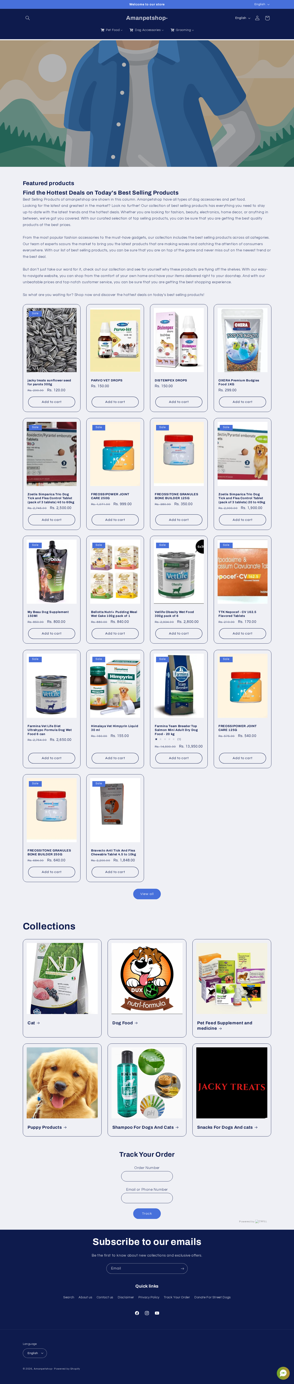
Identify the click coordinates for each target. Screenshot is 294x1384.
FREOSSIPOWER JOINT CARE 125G (237, 727)
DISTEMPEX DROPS (171, 380)
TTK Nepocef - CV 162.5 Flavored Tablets (237, 614)
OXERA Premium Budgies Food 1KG (238, 382)
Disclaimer (126, 1297)
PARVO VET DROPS (107, 380)
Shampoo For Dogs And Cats (143, 1127)
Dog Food (122, 1023)
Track (147, 1213)
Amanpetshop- (43, 1368)
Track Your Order (177, 1297)
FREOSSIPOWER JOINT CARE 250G (110, 496)
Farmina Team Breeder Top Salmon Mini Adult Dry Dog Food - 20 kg (176, 729)
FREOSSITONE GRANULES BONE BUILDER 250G (49, 852)
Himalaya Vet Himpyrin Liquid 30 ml (114, 727)
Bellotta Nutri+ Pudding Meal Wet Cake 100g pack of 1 (114, 614)
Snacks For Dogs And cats (225, 1127)
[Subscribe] (182, 1268)
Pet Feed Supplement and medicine (224, 1026)
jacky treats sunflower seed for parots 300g (49, 382)
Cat (31, 1023)
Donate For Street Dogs (212, 1297)
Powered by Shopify (67, 1368)
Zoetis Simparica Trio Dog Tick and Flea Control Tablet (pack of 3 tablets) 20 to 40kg (241, 498)
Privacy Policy (148, 1297)
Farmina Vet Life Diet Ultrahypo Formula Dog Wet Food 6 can (50, 729)
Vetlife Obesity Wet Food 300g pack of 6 (174, 614)
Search (68, 1297)
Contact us (105, 1297)
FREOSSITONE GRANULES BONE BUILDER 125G (176, 496)
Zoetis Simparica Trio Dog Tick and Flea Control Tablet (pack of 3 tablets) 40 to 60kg (51, 498)
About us (85, 1297)
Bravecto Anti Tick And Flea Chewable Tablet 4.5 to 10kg (113, 852)
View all (146, 894)
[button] (28, 18)
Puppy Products (45, 1127)
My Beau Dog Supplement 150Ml (48, 614)
